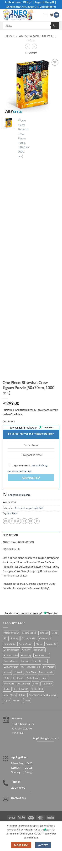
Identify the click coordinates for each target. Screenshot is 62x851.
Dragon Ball (51, 644)
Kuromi (42, 661)
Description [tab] (10, 535)
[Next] (54, 86)
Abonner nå (31, 477)
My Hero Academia (30, 666)
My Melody (48, 666)
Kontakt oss (18, 797)
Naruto (7, 672)
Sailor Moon (33, 678)
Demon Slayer (25, 644)
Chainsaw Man (29, 638)
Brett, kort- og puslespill (26, 508)
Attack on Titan (11, 632)
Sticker (7, 689)
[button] (45, 15)
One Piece (12, 513)
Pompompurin (46, 672)
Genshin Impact (11, 649)
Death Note (9, 644)
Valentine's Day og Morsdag (42, 694)
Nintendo (18, 672)
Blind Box (44, 632)
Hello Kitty (26, 655)
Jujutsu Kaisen (11, 661)
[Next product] (27, 46)
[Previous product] (34, 46)
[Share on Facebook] (12, 521)
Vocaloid (17, 700)
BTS (6, 638)
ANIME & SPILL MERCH (36, 36)
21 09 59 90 (18, 787)
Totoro (22, 694)
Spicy (35, 683)
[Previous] (8, 86)
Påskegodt (9, 678)
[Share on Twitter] (18, 521)
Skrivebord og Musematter (17, 683)
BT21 (54, 632)
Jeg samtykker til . (27, 468)
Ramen (20, 678)
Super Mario (10, 694)
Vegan (7, 700)
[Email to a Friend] (24, 521)
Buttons (14, 638)
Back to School (29, 632)
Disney (38, 644)
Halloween (39, 649)
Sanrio (45, 678)
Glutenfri (26, 649)
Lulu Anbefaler (11, 666)
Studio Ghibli (37, 689)
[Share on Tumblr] (37, 521)
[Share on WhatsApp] (6, 521)
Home (9, 36)
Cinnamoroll (45, 638)
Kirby (33, 661)
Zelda (27, 700)
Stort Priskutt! (21, 689)
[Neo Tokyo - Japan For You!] (22, 15)
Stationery (47, 683)
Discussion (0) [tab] (11, 549)
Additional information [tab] (18, 542)
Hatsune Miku (11, 655)
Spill (31, 40)
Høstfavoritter (41, 655)
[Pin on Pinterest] (30, 521)
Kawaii (24, 661)
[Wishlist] (51, 15)
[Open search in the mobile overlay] (31, 25)
